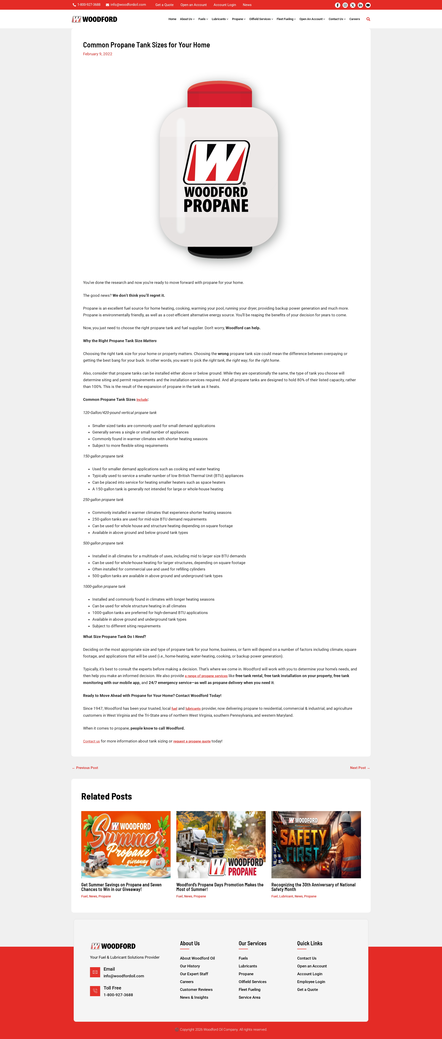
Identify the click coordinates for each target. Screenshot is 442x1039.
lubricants (193, 709)
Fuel (84, 896)
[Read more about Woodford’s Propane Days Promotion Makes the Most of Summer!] (221, 844)
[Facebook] (337, 5)
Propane (105, 896)
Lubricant (286, 896)
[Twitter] (352, 5)
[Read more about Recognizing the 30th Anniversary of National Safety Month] (316, 844)
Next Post (360, 768)
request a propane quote (192, 741)
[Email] (95, 972)
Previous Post (85, 768)
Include (142, 400)
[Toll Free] (95, 991)
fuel (174, 709)
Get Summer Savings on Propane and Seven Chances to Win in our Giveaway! (121, 887)
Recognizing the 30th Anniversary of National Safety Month (313, 887)
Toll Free (112, 988)
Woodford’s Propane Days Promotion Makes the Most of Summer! (220, 887)
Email (109, 969)
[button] (193, 19)
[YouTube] (368, 5)
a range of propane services (206, 676)
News (93, 896)
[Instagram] (345, 5)
